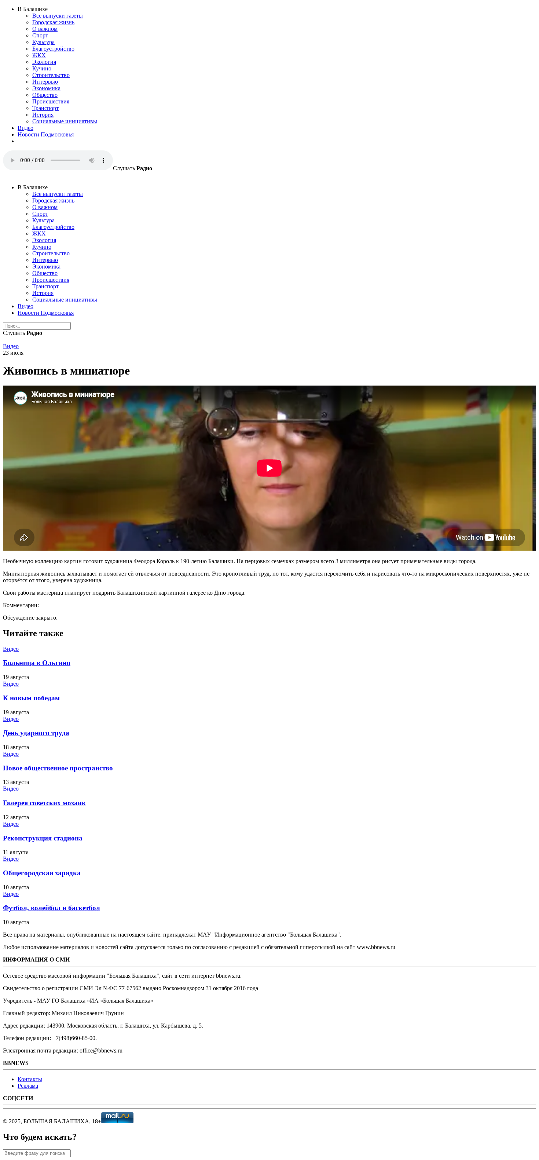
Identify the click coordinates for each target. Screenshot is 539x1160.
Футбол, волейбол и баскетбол (51, 908)
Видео (25, 128)
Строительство (51, 75)
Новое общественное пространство (58, 768)
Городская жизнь (53, 22)
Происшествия (50, 101)
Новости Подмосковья (46, 134)
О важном (45, 29)
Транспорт (45, 108)
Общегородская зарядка (42, 873)
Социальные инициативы (64, 121)
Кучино (41, 68)
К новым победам (31, 698)
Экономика (46, 88)
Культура (43, 42)
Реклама (28, 1086)
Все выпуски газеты (57, 15)
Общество (45, 95)
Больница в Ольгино (36, 663)
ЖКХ (39, 55)
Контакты (30, 1079)
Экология (44, 62)
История (43, 115)
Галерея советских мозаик (44, 803)
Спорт (40, 35)
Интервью (45, 82)
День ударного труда (36, 733)
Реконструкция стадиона (42, 838)
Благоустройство (53, 48)
